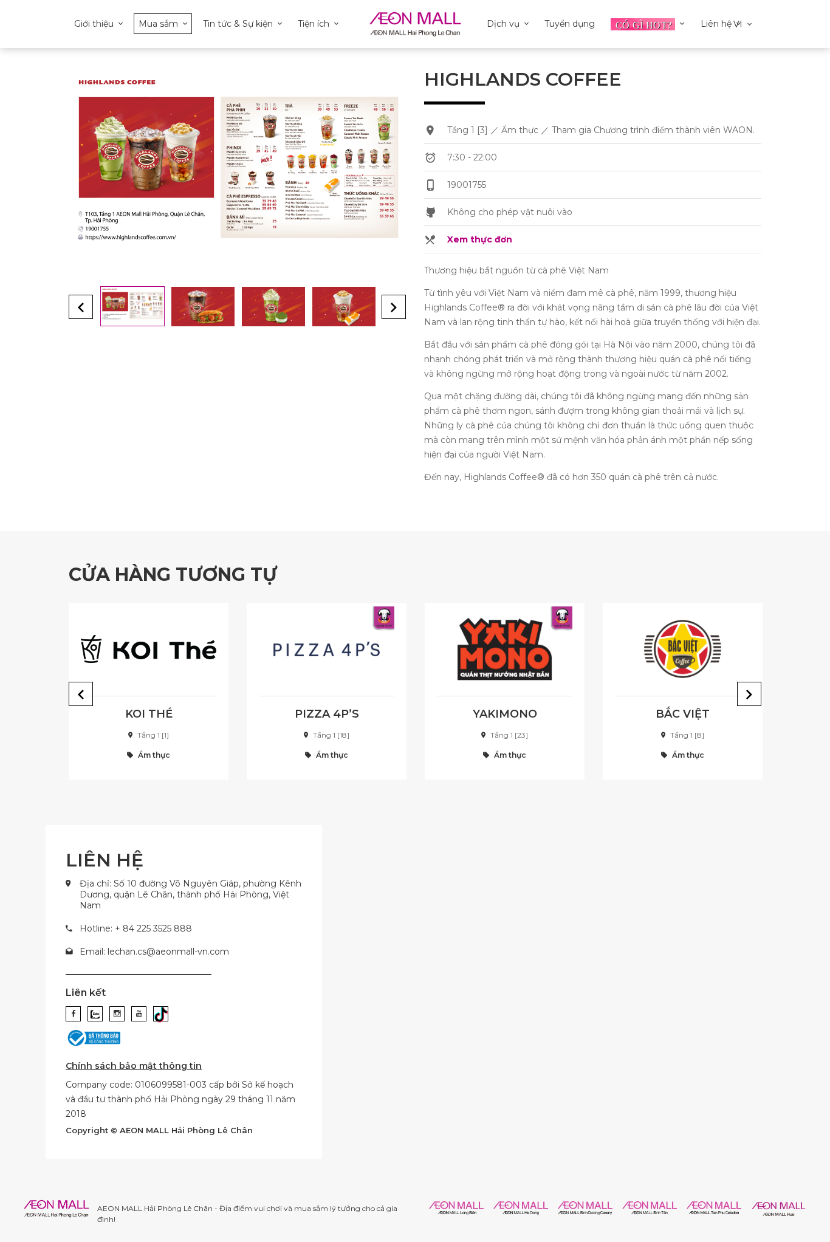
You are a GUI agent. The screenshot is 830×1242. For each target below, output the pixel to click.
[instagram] (117, 1013)
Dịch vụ (503, 23)
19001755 (466, 184)
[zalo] (95, 1013)
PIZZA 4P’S (327, 714)
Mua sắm (158, 23)
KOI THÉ (149, 714)
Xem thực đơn (479, 239)
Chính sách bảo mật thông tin (134, 1065)
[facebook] (73, 1013)
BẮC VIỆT (683, 714)
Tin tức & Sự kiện (238, 23)
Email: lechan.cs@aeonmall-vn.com (154, 951)
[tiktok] (160, 1013)
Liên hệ (716, 23)
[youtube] (138, 1013)
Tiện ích (313, 23)
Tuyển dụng (569, 23)
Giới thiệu (94, 23)
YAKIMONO (505, 714)
